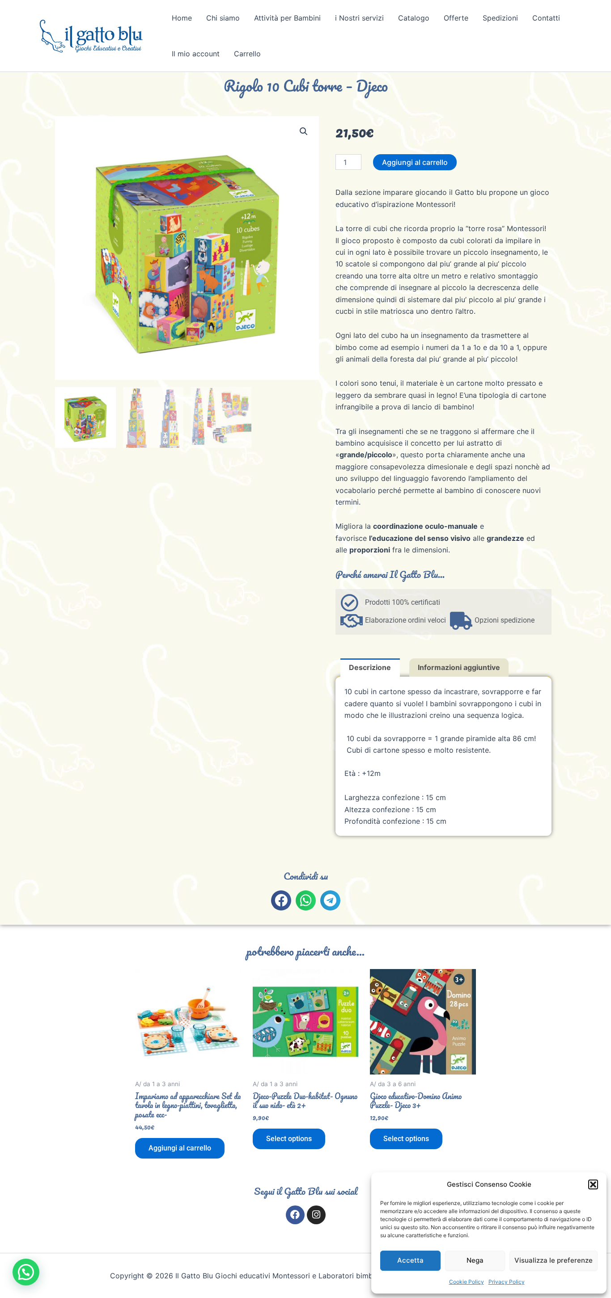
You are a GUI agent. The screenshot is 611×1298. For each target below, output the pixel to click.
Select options (289, 1138)
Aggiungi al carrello (415, 162)
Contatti (546, 17)
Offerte (456, 17)
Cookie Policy (466, 1281)
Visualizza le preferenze (553, 1260)
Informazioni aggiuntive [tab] (459, 667)
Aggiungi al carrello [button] (180, 1148)
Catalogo (413, 17)
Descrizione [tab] (370, 667)
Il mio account (196, 53)
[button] (593, 1184)
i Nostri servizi (359, 17)
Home (182, 17)
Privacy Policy (506, 1281)
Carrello (247, 53)
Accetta (410, 1260)
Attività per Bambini (287, 17)
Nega (475, 1260)
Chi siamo (223, 17)
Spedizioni (500, 17)
